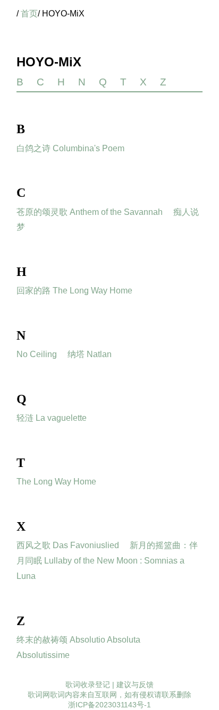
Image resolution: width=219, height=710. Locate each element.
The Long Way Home (56, 481)
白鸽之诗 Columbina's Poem (70, 148)
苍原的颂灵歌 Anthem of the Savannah (89, 212)
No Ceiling (36, 354)
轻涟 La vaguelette (51, 417)
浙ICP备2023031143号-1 (109, 704)
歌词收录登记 (87, 684)
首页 (29, 13)
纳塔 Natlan (90, 354)
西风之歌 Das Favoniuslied (67, 545)
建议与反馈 (135, 684)
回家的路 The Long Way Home (74, 290)
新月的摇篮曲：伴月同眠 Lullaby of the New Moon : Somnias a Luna (107, 561)
